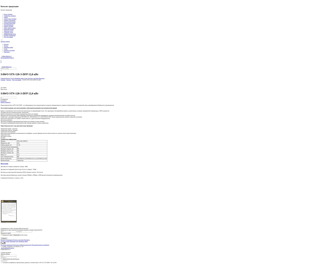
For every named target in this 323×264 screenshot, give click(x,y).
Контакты (7, 52)
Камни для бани (8, 26)
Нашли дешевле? (5, 102)
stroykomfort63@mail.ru (7, 58)
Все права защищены (7, 245)
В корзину (4, 101)
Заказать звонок (5, 41)
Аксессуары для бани (10, 19)
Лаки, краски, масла (10, 28)
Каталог (6, 44)
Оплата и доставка (9, 50)
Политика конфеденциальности (22, 245)
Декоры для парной (9, 20)
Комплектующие (9, 29)
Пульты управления (9, 35)
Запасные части (8, 31)
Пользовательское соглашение (40, 245)
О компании (9, 240)
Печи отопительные (10, 22)
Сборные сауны (8, 32)
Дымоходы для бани (10, 16)
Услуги (6, 46)
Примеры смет (14, 241)
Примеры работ (8, 47)
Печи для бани (8, 14)
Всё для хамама (8, 37)
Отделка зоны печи (9, 23)
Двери (6, 17)
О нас (5, 49)
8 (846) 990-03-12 (6, 56)
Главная (3, 78)
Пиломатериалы (8, 25)
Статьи (3, 241)
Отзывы (7, 241)
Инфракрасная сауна (10, 34)
